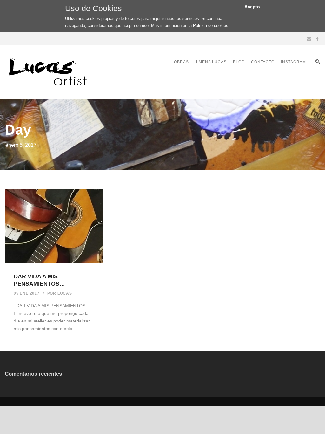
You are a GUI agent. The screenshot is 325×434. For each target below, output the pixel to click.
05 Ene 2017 (27, 293)
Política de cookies (210, 25)
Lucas (64, 293)
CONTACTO (263, 62)
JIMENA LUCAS (211, 62)
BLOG (239, 62)
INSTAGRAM (293, 62)
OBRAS (181, 62)
